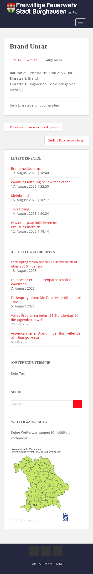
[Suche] (77, 404)
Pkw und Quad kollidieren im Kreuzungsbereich (34, 224)
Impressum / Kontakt (46, 564)
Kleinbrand (20, 195)
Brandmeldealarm (25, 168)
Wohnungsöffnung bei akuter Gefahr (40, 182)
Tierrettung (20, 209)
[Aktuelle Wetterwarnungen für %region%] (41, 484)
